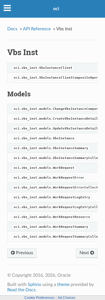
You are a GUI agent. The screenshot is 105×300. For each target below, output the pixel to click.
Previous (24, 253)
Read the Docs (21, 290)
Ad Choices (66, 298)
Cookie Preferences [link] (39, 298)
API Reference (37, 29)
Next (85, 253)
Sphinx (34, 284)
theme (63, 284)
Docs (12, 29)
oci (56, 8)
